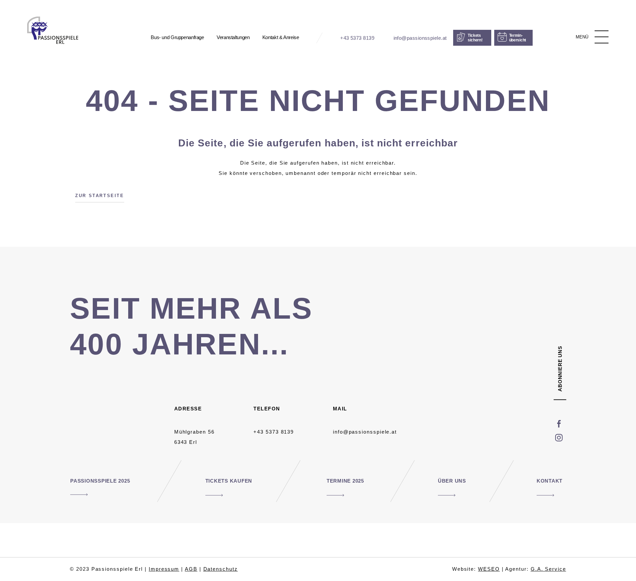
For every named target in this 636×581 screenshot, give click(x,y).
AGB (191, 569)
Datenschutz (220, 569)
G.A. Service (548, 569)
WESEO (489, 569)
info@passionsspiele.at (365, 432)
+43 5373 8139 (273, 432)
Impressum (164, 569)
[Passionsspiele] (52, 30)
